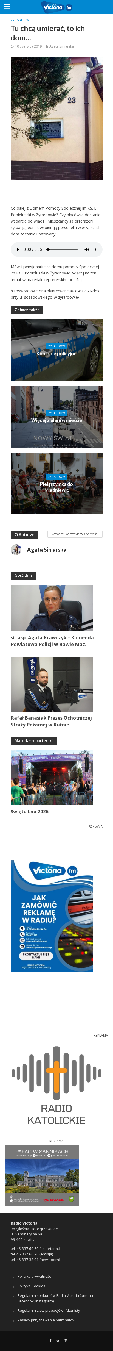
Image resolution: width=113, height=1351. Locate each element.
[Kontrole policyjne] (57, 349)
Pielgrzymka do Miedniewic (56, 487)
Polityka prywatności (35, 1276)
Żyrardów (20, 20)
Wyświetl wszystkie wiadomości (75, 534)
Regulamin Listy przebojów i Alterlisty (49, 1310)
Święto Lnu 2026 (30, 811)
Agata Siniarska (61, 46)
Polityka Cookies (31, 1285)
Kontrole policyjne (56, 353)
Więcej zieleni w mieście (56, 420)
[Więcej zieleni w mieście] (57, 416)
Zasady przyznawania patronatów (46, 1319)
